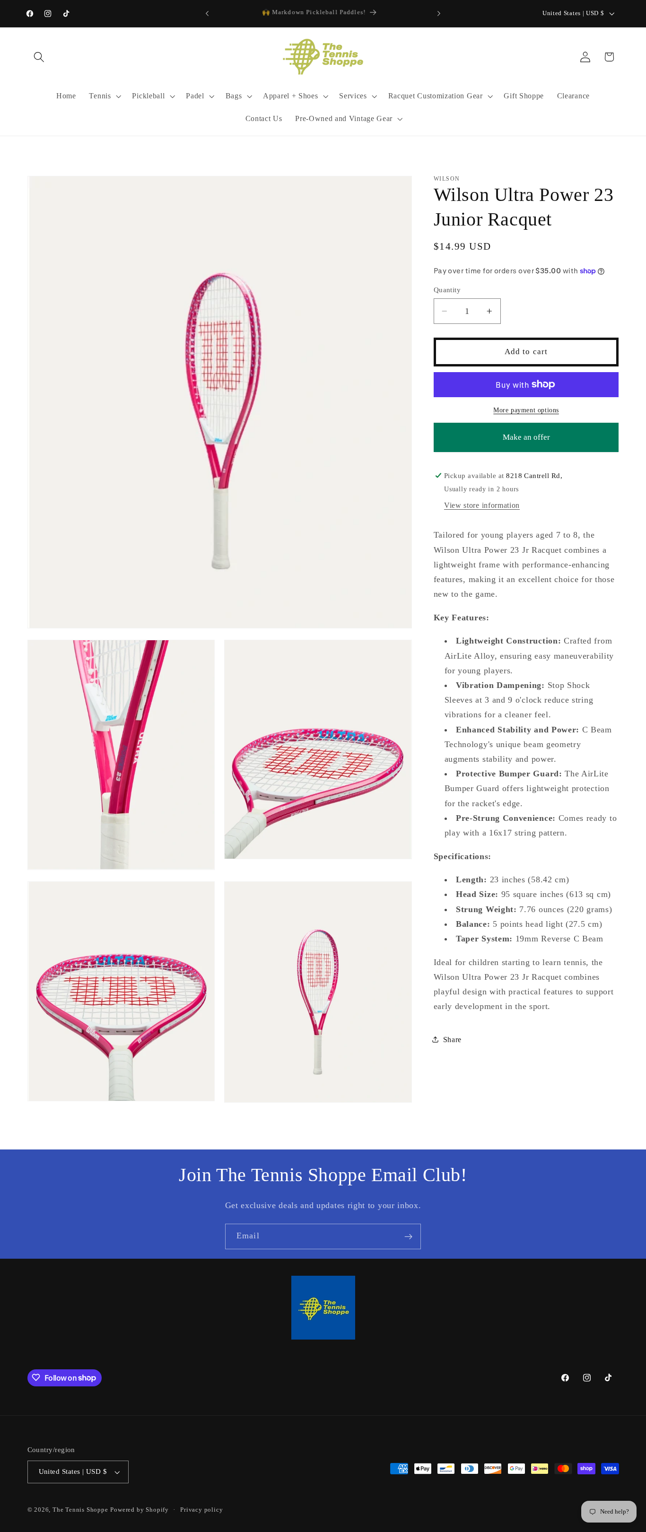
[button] (39, 57)
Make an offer (526, 442)
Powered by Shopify (139, 1509)
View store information (482, 505)
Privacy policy (201, 1509)
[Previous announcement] (207, 13)
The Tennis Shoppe (80, 1509)
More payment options (526, 410)
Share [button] (452, 1040)
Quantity (447, 290)
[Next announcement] (438, 13)
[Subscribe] (408, 1236)
